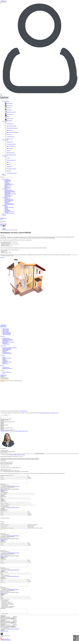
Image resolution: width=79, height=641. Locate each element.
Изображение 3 (3, 623)
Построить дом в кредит (5, 419)
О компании (5, 155)
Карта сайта (2, 381)
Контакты (4, 174)
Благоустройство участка (9, 204)
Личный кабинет (3, 223)
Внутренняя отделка (8, 203)
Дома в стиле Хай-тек (7, 334)
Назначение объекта (31, 525)
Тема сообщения (3, 493)
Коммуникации (7, 192)
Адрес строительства (4, 505)
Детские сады (7, 183)
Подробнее (2, 257)
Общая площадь (31, 526)
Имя (28, 476)
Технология (5, 121)
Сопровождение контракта (10, 213)
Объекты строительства (9, 207)
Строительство (5, 139)
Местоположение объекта (32, 524)
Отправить (2, 491)
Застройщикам (7, 210)
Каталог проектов (6, 101)
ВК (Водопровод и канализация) (7, 604)
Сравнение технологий (7, 372)
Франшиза (7, 212)
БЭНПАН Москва (6, 367)
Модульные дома (6, 328)
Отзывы (6, 206)
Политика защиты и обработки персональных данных (48, 412)
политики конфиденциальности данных (17, 454)
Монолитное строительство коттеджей (10, 347)
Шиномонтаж (7, 187)
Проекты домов (7, 180)
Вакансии (6, 209)
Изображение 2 (3, 619)
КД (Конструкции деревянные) (7, 607)
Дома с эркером (5, 329)
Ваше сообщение (3, 494)
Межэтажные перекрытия (9, 190)
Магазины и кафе (8, 186)
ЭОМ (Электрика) (5, 605)
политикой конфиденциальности (13, 486)
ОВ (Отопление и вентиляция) (7, 603)
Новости (6, 208)
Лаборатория (7, 194)
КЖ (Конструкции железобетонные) (8, 606)
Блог (3, 373)
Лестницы (6, 202)
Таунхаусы (7, 182)
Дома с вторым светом (7, 332)
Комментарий (2, 484)
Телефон (30, 478)
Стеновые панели (8, 189)
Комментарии (2, 533)
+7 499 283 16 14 (3, 0)
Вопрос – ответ (7, 196)
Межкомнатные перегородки (10, 191)
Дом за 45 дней (7, 198)
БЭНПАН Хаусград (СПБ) (7, 368)
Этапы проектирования (4, 599)
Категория (2, 523)
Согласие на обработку (5, 506)
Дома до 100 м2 (5, 331)
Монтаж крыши (8, 201)
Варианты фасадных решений (10, 193)
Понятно (2, 422)
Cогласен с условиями (13, 454)
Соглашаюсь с (10, 486)
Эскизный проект (5, 600)
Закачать (15, 616)
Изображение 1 (3, 615)
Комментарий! (3, 550)
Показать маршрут (3, 379)
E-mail (29, 477)
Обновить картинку (4, 490)
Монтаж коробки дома (9, 200)
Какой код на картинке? (5, 488)
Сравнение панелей (8, 195)
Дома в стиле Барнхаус (7, 333)
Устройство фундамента (9, 199)
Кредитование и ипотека (9, 211)
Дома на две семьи (6, 330)
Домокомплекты (8, 181)
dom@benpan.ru (3, 1)
